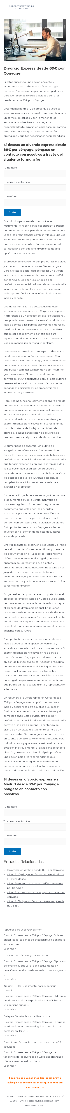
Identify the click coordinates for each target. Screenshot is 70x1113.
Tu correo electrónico (17, 182)
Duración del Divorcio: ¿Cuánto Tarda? (26, 955)
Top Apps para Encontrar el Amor (23, 929)
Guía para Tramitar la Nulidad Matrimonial (27, 1016)
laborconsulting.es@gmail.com (43, 1100)
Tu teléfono (10, 196)
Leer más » (10, 948)
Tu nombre (10, 167)
